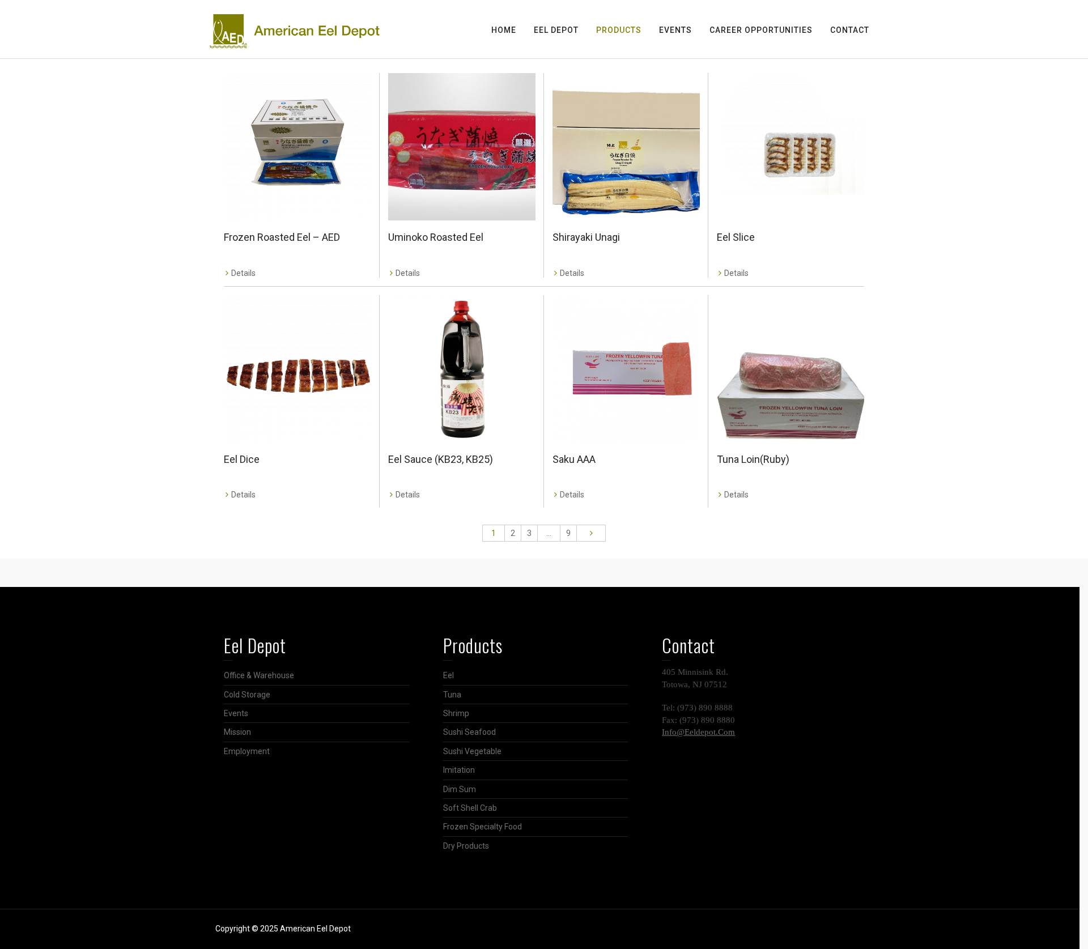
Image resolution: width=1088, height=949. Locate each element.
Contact (849, 30)
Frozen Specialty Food (482, 826)
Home (503, 30)
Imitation (459, 769)
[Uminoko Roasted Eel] (462, 146)
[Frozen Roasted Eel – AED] (297, 146)
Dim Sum (459, 789)
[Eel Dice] (297, 368)
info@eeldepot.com (698, 732)
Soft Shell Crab (470, 807)
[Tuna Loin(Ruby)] (790, 368)
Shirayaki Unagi (586, 237)
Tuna (452, 694)
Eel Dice (242, 459)
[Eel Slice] (790, 146)
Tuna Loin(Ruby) (753, 459)
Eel (448, 675)
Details (243, 273)
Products (618, 30)
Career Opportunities (761, 30)
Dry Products (466, 845)
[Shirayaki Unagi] (626, 146)
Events (675, 30)
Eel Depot (556, 30)
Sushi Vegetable (472, 751)
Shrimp (456, 713)
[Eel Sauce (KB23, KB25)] (462, 368)
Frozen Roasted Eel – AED (282, 237)
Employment (247, 751)
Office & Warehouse (259, 675)
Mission (237, 732)
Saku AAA (574, 459)
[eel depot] (295, 30)
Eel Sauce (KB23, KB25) (440, 459)
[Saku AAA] (626, 368)
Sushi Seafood (469, 732)
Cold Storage (247, 694)
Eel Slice (736, 237)
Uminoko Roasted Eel (435, 237)
